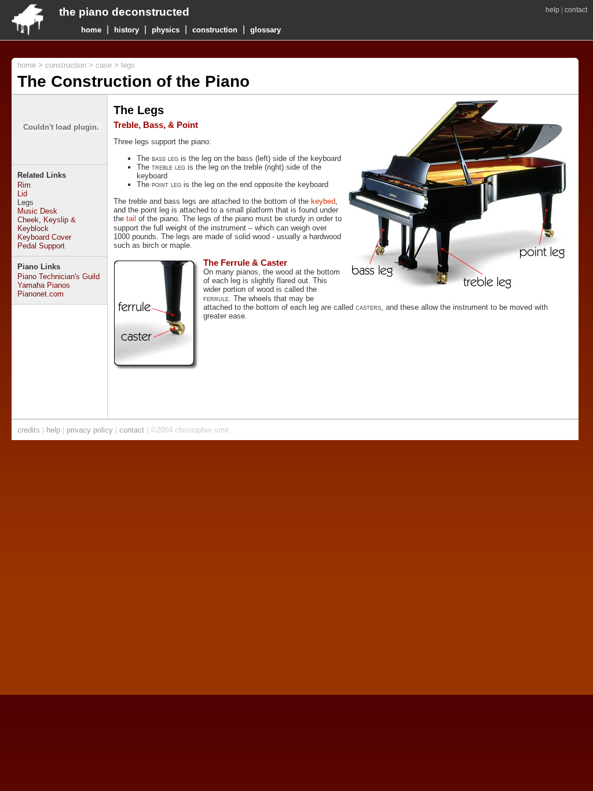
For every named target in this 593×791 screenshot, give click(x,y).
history (126, 29)
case (104, 65)
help (552, 10)
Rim (24, 185)
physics (166, 29)
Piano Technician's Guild (58, 276)
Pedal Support (41, 245)
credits (28, 430)
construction (214, 29)
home (91, 29)
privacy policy (90, 430)
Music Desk (37, 211)
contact (576, 10)
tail (131, 218)
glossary (265, 29)
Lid (22, 193)
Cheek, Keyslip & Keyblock (46, 224)
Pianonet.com (40, 294)
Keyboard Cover (44, 237)
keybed (323, 201)
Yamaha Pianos (43, 285)
